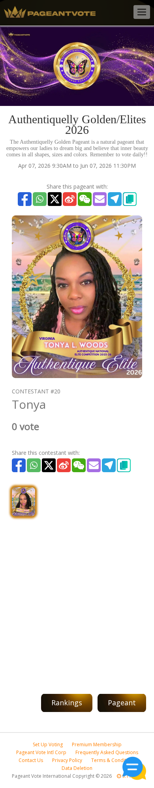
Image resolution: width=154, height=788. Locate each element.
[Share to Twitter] (55, 199)
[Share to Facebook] (25, 199)
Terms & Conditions (113, 760)
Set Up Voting (48, 744)
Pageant (122, 702)
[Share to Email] (100, 199)
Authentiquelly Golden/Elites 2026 (77, 124)
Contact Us (31, 760)
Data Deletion (77, 768)
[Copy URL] (130, 199)
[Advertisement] (77, 601)
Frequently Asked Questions (106, 752)
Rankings (66, 702)
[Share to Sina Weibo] (70, 199)
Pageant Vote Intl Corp (41, 752)
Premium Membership (97, 744)
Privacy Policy (67, 760)
